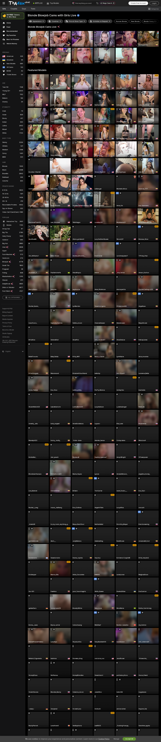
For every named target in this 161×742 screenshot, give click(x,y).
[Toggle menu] (4, 3)
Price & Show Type (76, 21)
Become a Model (8, 330)
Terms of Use (7, 326)
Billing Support (7, 312)
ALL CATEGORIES (14, 297)
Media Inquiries (7, 319)
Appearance (37, 21)
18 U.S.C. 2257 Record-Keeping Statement (10, 341)
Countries (55, 21)
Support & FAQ (7, 308)
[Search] (97, 3)
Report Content (7, 316)
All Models (6, 337)
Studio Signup (7, 333)
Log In (154, 3)
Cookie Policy (103, 739)
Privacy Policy (7, 323)
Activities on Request (100, 21)
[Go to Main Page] (19, 3)
